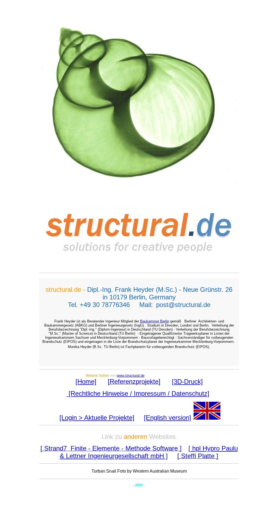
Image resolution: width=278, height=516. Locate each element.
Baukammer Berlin (154, 321)
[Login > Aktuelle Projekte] (96, 417)
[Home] (85, 381)
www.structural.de (130, 375)
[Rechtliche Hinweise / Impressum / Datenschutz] (138, 393)
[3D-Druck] (187, 381)
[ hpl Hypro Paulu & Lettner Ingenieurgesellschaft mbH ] (149, 452)
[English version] (167, 417)
